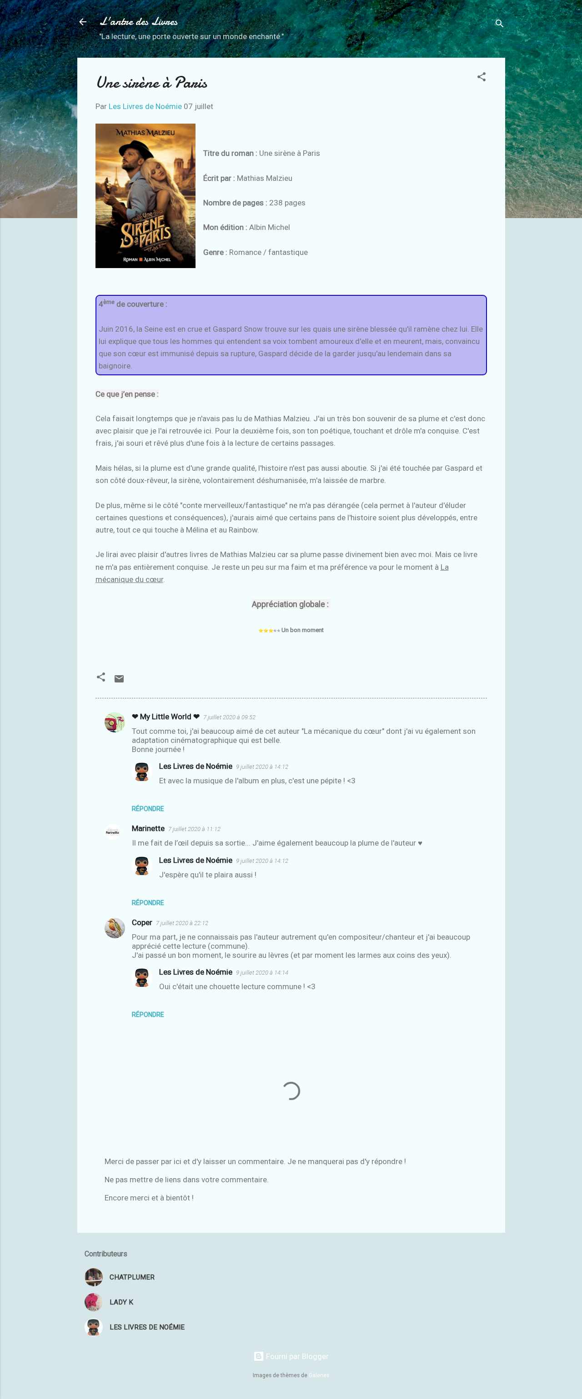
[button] (481, 78)
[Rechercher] (499, 25)
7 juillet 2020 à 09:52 (229, 717)
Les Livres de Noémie (195, 766)
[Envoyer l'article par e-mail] (119, 681)
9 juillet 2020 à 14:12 (262, 766)
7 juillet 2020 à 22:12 (182, 923)
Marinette (148, 828)
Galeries (319, 1375)
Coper (142, 922)
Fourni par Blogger (296, 1356)
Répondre (148, 808)
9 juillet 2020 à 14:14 (262, 972)
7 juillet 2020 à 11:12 (194, 829)
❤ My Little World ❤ (166, 716)
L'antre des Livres (138, 21)
